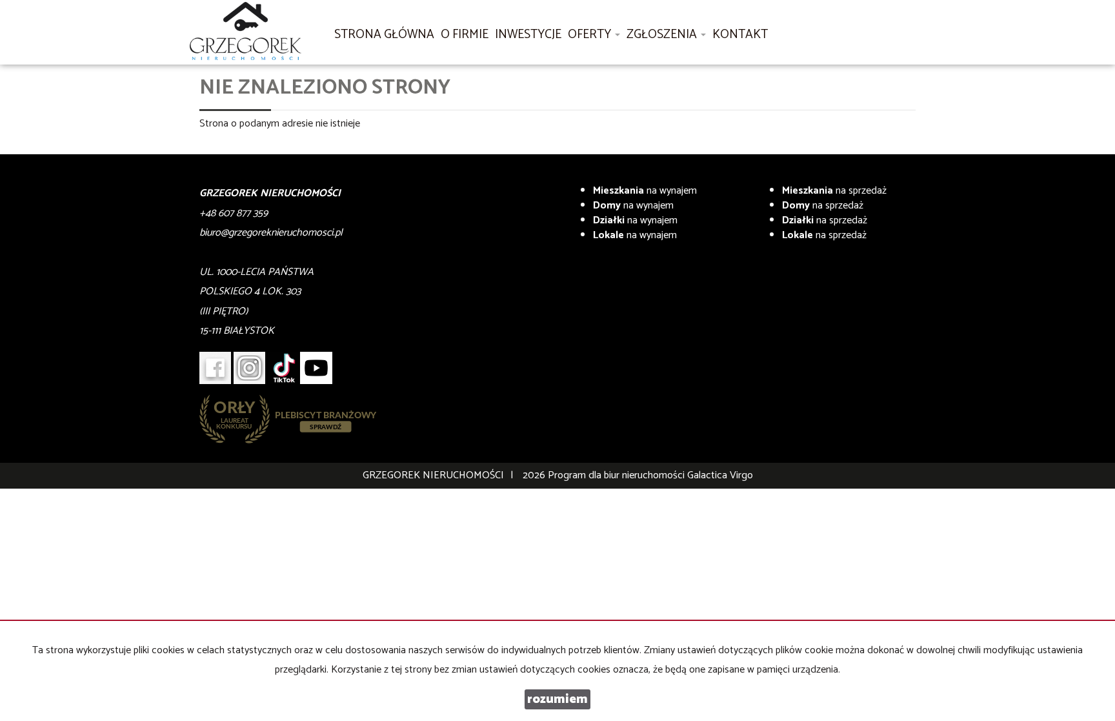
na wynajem (645, 190)
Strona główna (384, 35)
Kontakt (740, 35)
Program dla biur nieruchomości (617, 475)
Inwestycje (528, 35)
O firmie (464, 35)
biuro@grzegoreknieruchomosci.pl (271, 232)
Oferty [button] (591, 35)
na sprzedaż (834, 190)
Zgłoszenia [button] (663, 35)
